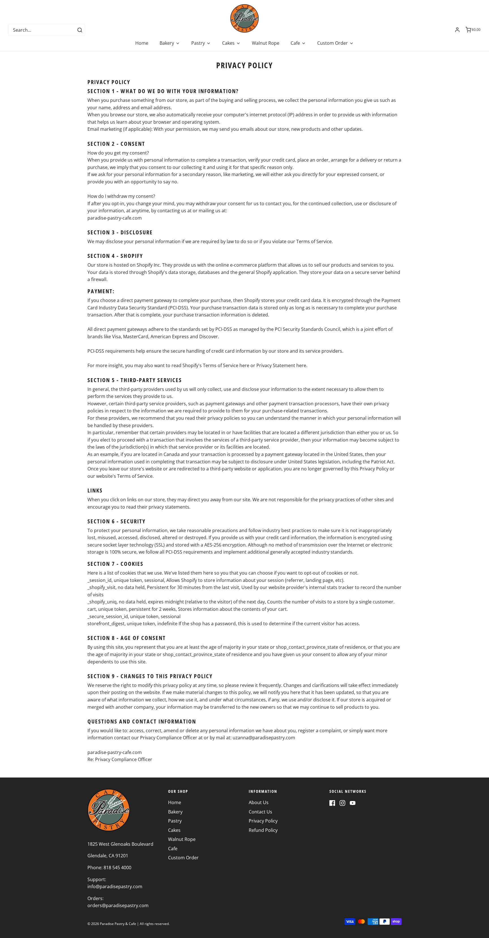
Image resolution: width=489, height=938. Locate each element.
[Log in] (457, 30)
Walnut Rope (265, 43)
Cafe (172, 848)
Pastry (175, 821)
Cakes (174, 830)
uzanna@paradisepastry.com (264, 737)
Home (141, 43)
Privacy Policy (263, 821)
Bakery (175, 812)
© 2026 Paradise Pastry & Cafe (111, 923)
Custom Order (183, 858)
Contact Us (260, 812)
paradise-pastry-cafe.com (114, 218)
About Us (259, 802)
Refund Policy (263, 830)
